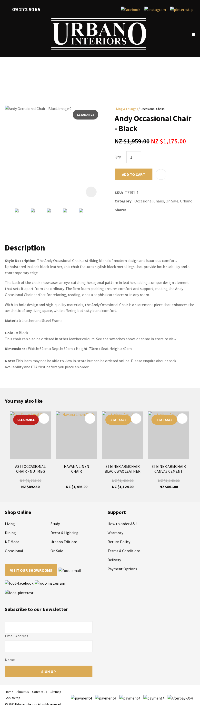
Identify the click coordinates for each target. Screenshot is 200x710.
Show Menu (8, 34)
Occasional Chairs (152, 109)
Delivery (114, 559)
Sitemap (55, 692)
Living (10, 523)
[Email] (142, 210)
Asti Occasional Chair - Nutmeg (30, 469)
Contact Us (39, 692)
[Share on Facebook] (129, 209)
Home (9, 692)
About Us (23, 692)
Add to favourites (44, 418)
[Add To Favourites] (161, 174)
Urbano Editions (64, 541)
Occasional (14, 550)
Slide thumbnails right (97, 218)
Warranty (115, 532)
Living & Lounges (126, 109)
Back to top (12, 698)
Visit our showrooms (31, 570)
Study (55, 523)
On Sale (56, 550)
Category (123, 201)
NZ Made (12, 541)
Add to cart (133, 174)
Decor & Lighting (64, 532)
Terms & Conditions (124, 550)
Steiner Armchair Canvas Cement (169, 469)
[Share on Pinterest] (149, 209)
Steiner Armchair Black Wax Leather (122, 469)
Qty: (118, 156)
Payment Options (122, 568)
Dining (10, 532)
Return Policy (119, 541)
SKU (118, 192)
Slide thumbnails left (10, 218)
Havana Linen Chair (76, 469)
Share (120, 209)
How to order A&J (122, 523)
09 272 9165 (26, 9)
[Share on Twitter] (135, 210)
